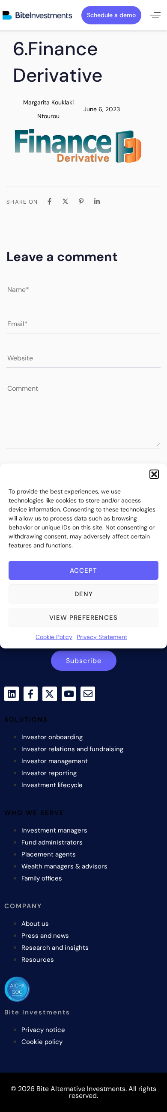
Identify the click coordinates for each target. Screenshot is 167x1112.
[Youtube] (69, 694)
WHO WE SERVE (34, 813)
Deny (84, 594)
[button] (154, 474)
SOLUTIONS (26, 719)
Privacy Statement (102, 637)
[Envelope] (88, 694)
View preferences (83, 617)
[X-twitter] (49, 694)
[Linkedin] (11, 694)
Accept (83, 570)
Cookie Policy (54, 637)
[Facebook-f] (31, 694)
